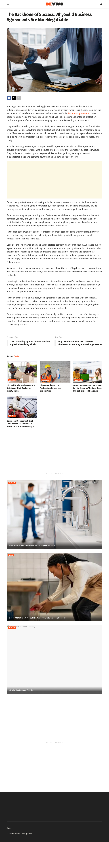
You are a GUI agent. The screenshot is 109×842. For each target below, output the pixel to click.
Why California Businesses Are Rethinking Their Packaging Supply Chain (21, 388)
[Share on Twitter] (14, 98)
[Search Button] (101, 4)
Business (12, 380)
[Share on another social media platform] (18, 98)
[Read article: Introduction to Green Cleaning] (54, 659)
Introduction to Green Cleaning (21, 690)
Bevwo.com (16, 834)
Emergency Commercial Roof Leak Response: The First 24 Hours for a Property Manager (20, 424)
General (12, 483)
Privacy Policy (27, 834)
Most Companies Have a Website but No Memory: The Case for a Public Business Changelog (88, 388)
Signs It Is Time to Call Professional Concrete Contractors (50, 388)
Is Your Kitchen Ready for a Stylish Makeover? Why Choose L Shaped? (37, 618)
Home (11, 555)
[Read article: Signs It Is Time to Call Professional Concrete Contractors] (55, 372)
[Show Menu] (8, 4)
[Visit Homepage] (54, 4)
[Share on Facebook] (9, 98)
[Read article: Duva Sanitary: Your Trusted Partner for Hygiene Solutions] (54, 514)
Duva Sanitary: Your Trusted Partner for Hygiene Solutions (32, 545)
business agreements (78, 113)
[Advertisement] (54, 180)
